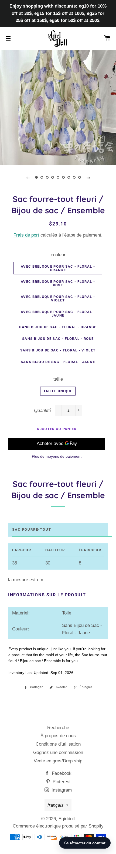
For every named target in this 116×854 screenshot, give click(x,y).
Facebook (60, 773)
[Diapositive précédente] (28, 178)
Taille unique (58, 391)
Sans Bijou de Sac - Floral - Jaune (58, 362)
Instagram (61, 790)
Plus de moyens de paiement (56, 456)
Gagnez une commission (58, 752)
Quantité (42, 410)
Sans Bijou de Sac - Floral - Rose (58, 339)
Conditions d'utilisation (58, 744)
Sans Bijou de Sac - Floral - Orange (58, 327)
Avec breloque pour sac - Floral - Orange (58, 268)
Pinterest (61, 781)
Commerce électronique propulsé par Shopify (58, 826)
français (55, 805)
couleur (58, 254)
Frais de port (26, 235)
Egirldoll (67, 818)
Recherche (58, 727)
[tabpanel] (58, 107)
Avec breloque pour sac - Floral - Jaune (58, 313)
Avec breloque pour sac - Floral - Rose (58, 283)
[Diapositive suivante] (88, 178)
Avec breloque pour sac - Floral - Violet (58, 298)
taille (58, 379)
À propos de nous (58, 735)
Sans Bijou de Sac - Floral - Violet (58, 350)
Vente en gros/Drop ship (58, 760)
